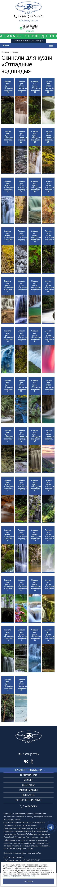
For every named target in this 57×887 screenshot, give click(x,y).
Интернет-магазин (28, 800)
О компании (28, 775)
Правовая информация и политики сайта (19, 876)
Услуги (28, 780)
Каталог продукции (28, 770)
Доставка (28, 785)
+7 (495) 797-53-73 (30, 16)
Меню (6, 45)
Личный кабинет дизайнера (29, 40)
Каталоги (31, 806)
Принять (28, 881)
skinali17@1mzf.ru (28, 20)
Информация (28, 790)
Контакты (28, 795)
